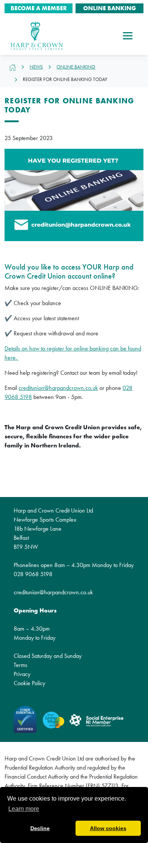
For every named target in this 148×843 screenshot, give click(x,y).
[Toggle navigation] (127, 35)
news (36, 67)
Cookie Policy (29, 683)
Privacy (22, 674)
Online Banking (76, 67)
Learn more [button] (23, 809)
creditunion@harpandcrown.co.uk (58, 388)
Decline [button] (40, 828)
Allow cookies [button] (108, 828)
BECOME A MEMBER (39, 8)
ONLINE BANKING (109, 8)
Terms (20, 665)
